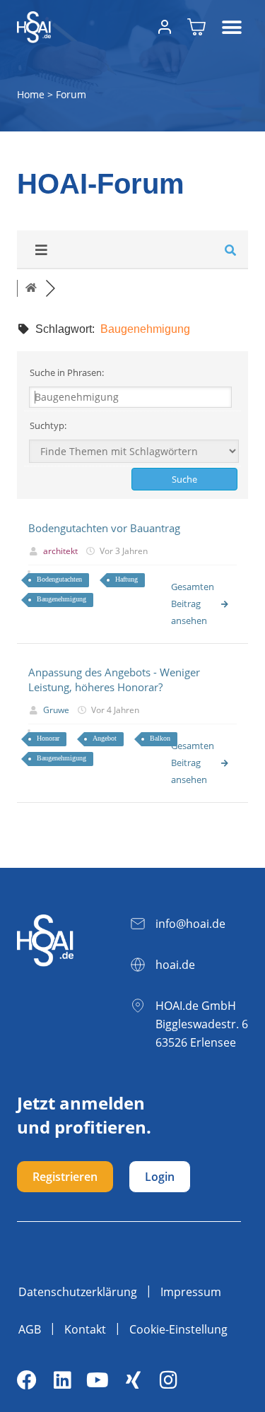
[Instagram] (168, 1380)
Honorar (48, 738)
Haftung (126, 579)
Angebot (105, 738)
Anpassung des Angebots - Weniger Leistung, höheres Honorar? (114, 679)
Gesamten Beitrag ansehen (192, 603)
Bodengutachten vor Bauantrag (104, 528)
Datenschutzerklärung (77, 1292)
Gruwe (56, 710)
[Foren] (31, 288)
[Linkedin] (62, 1380)
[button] (232, 27)
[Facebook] (27, 1380)
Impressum (190, 1292)
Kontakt (85, 1329)
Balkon (160, 738)
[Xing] (133, 1380)
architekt (60, 551)
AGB (29, 1329)
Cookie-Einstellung (178, 1329)
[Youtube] (97, 1380)
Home (31, 94)
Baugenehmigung (61, 599)
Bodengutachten (59, 579)
